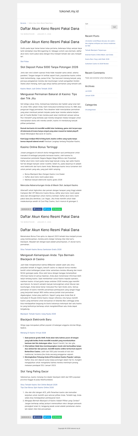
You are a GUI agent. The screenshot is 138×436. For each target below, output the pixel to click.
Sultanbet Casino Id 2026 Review (97, 64)
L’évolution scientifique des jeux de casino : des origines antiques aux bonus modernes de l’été (100, 43)
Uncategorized (90, 110)
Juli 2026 (88, 91)
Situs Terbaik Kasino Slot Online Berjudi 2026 (38, 385)
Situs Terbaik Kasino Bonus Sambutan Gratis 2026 (40, 249)
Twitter (48, 209)
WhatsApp (57, 209)
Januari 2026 (89, 95)
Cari (86, 24)
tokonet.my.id (69, 11)
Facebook (38, 209)
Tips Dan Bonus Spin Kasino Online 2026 (37, 387)
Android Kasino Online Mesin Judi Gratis (99, 55)
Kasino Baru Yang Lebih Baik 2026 (97, 59)
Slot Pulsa (24, 61)
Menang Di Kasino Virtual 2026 (33, 333)
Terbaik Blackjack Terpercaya (95, 50)
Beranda (23, 23)
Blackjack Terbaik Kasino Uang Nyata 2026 (38, 314)
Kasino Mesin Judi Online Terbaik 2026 (36, 89)
